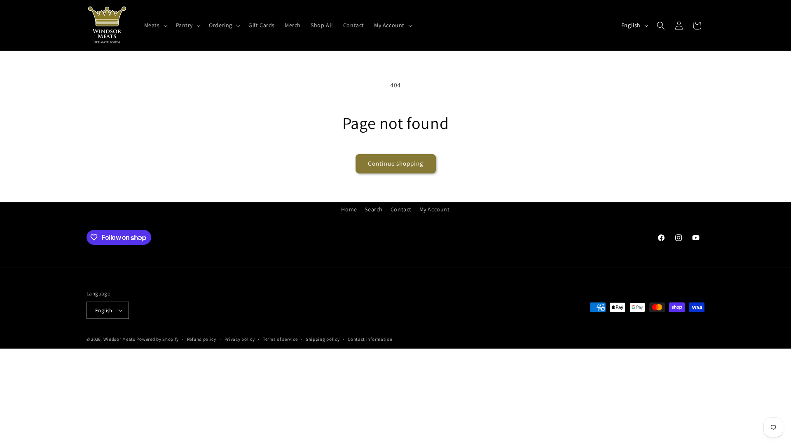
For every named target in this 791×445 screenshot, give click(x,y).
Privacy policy (240, 339)
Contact (401, 209)
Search (374, 209)
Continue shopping (396, 163)
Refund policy (201, 339)
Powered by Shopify (157, 339)
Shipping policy (323, 339)
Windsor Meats (119, 339)
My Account (434, 209)
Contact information (370, 339)
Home (349, 209)
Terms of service (280, 339)
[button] (155, 25)
